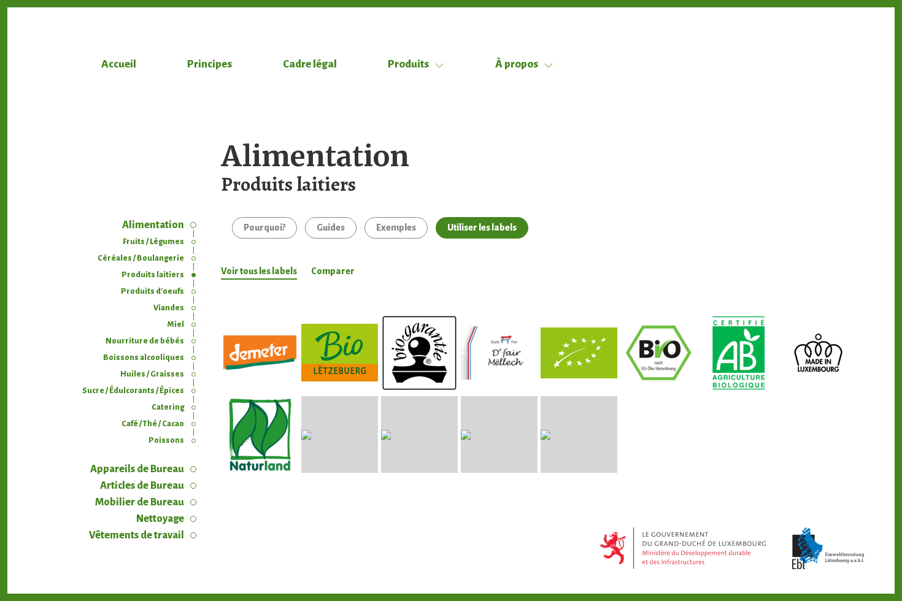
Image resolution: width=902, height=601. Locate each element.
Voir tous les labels (259, 271)
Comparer (333, 271)
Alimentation (153, 225)
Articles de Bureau (142, 485)
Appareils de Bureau (137, 469)
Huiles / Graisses (152, 374)
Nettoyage (160, 518)
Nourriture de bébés (145, 341)
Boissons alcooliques (143, 357)
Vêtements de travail (136, 535)
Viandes (168, 308)
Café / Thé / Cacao (152, 423)
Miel (176, 324)
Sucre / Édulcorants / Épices (133, 390)
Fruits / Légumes (153, 241)
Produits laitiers (152, 274)
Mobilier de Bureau (139, 502)
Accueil (118, 64)
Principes (209, 64)
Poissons (166, 440)
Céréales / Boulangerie (141, 258)
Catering (168, 407)
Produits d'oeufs (152, 291)
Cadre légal (310, 64)
